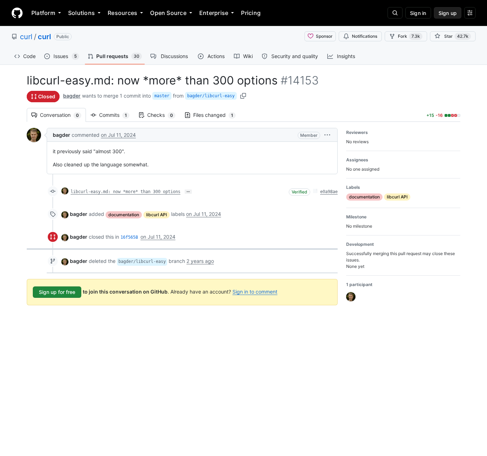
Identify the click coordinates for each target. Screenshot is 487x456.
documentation (123, 214)
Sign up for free (57, 292)
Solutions (81, 12)
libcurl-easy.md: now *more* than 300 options (125, 191)
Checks (163, 115)
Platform (43, 12)
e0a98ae (329, 191)
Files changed (216, 115)
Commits (116, 115)
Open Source (168, 12)
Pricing (251, 12)
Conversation (63, 115)
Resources (122, 12)
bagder (72, 96)
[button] (327, 134)
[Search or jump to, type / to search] (395, 13)
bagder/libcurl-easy (211, 95)
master (161, 95)
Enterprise (213, 12)
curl (26, 36)
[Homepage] (17, 13)
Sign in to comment (254, 292)
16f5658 (129, 237)
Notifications (364, 36)
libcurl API (156, 214)
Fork (409, 36)
